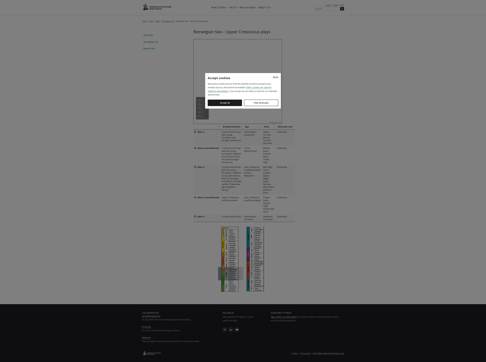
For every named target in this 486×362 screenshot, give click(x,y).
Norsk (275, 77)
